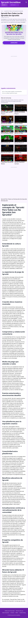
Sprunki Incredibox (11, 2)
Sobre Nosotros (5, 612)
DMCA (16, 612)
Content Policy (22, 612)
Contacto (12, 612)
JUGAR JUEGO (14, 42)
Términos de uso (19, 610)
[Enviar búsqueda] (11, 5)
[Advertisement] (14, 71)
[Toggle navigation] (26, 2)
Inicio (2, 11)
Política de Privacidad (10, 610)
